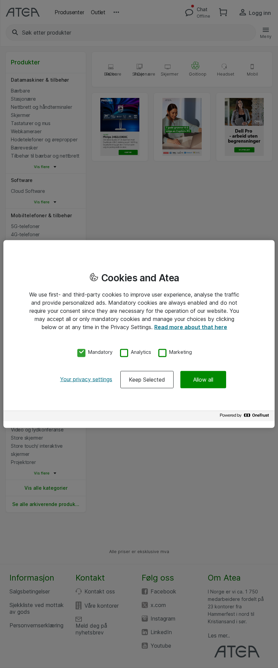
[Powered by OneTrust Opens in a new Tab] (245, 417)
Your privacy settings (86, 379)
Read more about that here (190, 326)
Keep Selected (147, 379)
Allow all (203, 379)
